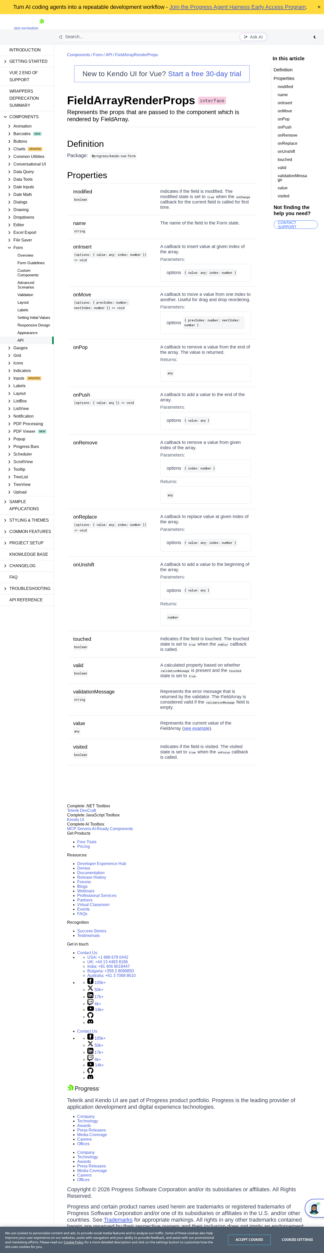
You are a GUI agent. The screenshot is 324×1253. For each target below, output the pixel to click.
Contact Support (287, 224)
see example (197, 728)
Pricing (83, 846)
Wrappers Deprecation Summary (24, 98)
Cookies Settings (297, 1239)
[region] (162, 1240)
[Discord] (90, 1022)
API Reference (26, 600)
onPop (80, 347)
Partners (84, 900)
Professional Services (96, 895)
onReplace (85, 517)
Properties (87, 175)
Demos (83, 868)
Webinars (85, 891)
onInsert (82, 247)
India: (108, 966)
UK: (107, 962)
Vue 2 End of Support (23, 76)
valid (78, 665)
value (79, 723)
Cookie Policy (74, 1242)
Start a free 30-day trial (204, 74)
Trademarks (118, 1220)
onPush (81, 395)
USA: (107, 957)
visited (80, 747)
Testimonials (88, 935)
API (20, 340)
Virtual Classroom (93, 904)
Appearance (27, 333)
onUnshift (83, 564)
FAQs (82, 914)
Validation (25, 295)
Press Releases (91, 1130)
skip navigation (26, 28)
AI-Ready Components (112, 829)
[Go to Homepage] (41, 28)
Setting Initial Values (33, 317)
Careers (84, 1139)
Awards (84, 1125)
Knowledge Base (28, 554)
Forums (84, 882)
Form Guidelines (31, 263)
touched (82, 639)
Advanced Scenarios (25, 284)
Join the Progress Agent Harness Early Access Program (237, 7)
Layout (23, 302)
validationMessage (94, 691)
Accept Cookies (249, 1239)
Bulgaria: (110, 971)
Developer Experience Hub (101, 863)
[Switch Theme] (315, 37)
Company (86, 1116)
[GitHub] (90, 1017)
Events (83, 909)
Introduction (25, 50)
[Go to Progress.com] (83, 1090)
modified (82, 191)
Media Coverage (92, 1135)
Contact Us (87, 953)
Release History (91, 877)
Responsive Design (33, 325)
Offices (83, 1144)
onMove (82, 294)
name (79, 223)
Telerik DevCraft (81, 810)
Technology (87, 1121)
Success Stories (91, 931)
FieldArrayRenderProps (136, 55)
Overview (25, 255)
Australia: (111, 975)
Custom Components (28, 272)
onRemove (85, 442)
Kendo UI (75, 819)
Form (98, 55)
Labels (22, 310)
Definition (85, 144)
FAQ (13, 577)
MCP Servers (79, 829)
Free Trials (86, 842)
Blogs (82, 886)
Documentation (91, 873)
